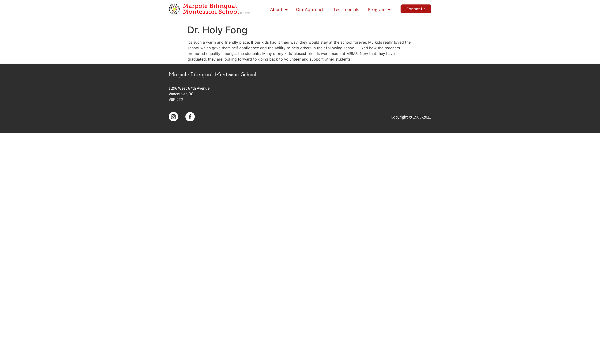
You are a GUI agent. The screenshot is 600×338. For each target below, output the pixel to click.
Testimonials (346, 9)
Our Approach (310, 9)
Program (377, 9)
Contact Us (416, 9)
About (276, 9)
